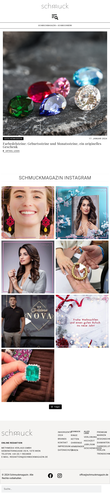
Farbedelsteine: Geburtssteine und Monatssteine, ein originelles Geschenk (52, 145)
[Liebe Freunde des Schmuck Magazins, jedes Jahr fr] (82, 321)
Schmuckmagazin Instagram (55, 178)
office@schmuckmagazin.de (93, 474)
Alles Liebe (87, 432)
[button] (55, 17)
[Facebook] (50, 475)
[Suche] (105, 489)
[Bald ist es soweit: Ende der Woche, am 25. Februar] (27, 267)
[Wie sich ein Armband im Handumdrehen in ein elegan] (82, 267)
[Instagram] (59, 475)
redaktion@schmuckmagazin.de (29, 457)
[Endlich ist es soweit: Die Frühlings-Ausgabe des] (82, 212)
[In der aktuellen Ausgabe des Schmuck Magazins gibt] (27, 375)
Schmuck (75, 432)
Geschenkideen (13, 138)
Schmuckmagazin (47, 25)
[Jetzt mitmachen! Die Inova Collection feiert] (27, 321)
